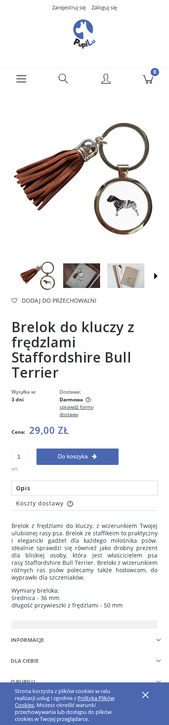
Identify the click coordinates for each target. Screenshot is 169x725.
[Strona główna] (84, 34)
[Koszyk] (148, 78)
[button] (21, 78)
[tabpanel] (84, 565)
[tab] (84, 488)
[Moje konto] (105, 79)
